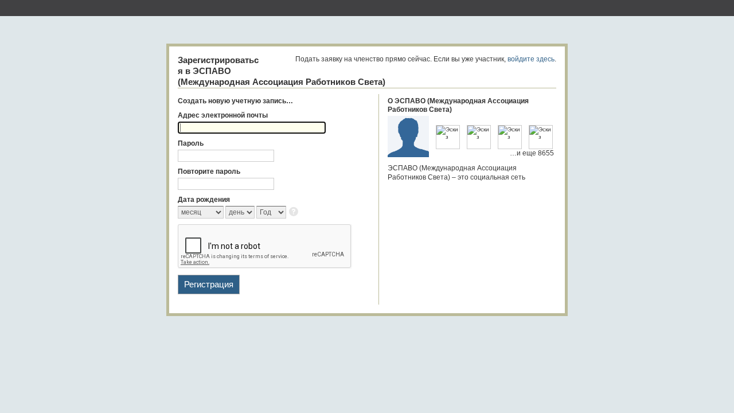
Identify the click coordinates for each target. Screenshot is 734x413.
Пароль (191, 143)
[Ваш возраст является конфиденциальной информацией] (294, 212)
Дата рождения (204, 200)
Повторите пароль (209, 171)
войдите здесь (531, 59)
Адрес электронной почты (223, 115)
